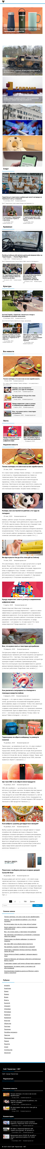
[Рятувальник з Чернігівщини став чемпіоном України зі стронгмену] (12, 215)
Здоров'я (7, 1006)
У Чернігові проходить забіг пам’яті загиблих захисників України (31, 218)
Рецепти (7, 1044)
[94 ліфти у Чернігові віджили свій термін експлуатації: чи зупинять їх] (6, 1129)
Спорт (6, 1047)
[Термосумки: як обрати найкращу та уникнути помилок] (22, 734)
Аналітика (7, 988)
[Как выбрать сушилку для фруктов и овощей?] (22, 821)
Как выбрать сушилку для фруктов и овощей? (20, 824)
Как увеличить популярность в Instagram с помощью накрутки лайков (33, 439)
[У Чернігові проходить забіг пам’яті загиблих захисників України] (32, 215)
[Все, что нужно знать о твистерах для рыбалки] (7, 416)
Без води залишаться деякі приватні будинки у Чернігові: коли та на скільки (23, 1122)
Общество (7, 1023)
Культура (7, 1020)
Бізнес (6, 991)
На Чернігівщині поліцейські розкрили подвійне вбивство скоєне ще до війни (11, 276)
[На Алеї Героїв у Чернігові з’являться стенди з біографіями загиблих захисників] (22, 311)
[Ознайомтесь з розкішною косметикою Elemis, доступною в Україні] (22, 19)
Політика (7, 1026)
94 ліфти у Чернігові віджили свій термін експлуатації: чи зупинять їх (22, 1129)
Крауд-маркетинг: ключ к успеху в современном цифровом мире (23, 404)
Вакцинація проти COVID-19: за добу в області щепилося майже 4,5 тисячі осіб (23, 1137)
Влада (6, 997)
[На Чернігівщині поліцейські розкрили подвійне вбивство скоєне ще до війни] (12, 273)
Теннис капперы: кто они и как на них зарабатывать (21, 379)
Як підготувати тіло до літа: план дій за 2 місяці (20, 557)
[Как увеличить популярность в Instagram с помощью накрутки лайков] (33, 431)
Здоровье (7, 1009)
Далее (32, 901)
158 (25, 901)
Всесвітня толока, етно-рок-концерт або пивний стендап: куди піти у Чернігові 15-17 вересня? (12, 337)
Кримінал (7, 1014)
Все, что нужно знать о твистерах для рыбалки (11, 438)
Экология (7, 1052)
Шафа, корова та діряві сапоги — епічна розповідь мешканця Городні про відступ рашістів (21, 99)
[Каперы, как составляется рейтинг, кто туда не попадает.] (7, 392)
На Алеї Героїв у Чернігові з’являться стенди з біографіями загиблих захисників (18, 315)
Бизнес (6, 994)
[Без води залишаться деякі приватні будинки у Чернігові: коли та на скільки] (6, 1122)
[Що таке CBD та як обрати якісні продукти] (22, 779)
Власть (6, 1000)
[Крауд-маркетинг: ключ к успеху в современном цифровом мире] (7, 408)
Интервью (7, 1012)
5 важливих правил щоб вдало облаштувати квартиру (22, 963)
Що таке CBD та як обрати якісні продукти (18, 782)
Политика (7, 1029)
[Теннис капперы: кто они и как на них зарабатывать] (22, 376)
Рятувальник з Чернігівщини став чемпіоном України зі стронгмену (11, 218)
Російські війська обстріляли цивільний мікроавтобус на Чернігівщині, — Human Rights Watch (22, 256)
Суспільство (8, 1050)
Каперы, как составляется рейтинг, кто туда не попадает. (23, 388)
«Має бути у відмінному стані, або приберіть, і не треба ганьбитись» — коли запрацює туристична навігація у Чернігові (32, 337)
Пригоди (7, 1035)
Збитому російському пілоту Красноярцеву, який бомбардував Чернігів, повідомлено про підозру (32, 277)
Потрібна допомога (10, 1032)
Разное (6, 1041)
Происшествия (9, 1038)
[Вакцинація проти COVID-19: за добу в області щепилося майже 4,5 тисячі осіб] (6, 1136)
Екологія (7, 1003)
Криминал (7, 1017)
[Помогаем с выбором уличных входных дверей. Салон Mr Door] (22, 867)
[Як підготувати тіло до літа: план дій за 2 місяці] (7, 400)
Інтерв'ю (7, 985)
